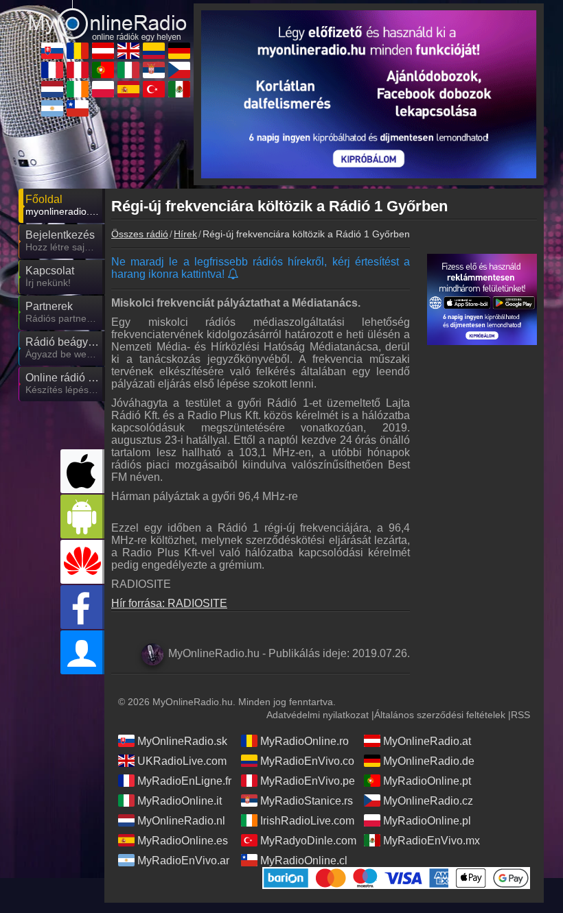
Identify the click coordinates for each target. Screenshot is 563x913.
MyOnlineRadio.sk (182, 741)
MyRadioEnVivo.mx (431, 840)
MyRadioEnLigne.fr (184, 781)
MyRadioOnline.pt (427, 781)
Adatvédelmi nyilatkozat (317, 714)
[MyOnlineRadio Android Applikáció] (82, 516)
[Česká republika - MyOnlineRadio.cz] (179, 70)
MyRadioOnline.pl (427, 821)
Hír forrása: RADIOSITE (169, 603)
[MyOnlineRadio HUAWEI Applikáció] (82, 562)
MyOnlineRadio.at (427, 741)
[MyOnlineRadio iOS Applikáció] (82, 471)
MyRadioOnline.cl (303, 860)
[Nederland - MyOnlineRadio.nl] (52, 89)
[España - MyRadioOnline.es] (128, 89)
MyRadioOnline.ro (304, 741)
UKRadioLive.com (182, 761)
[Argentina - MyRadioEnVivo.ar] (52, 108)
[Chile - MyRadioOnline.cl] (78, 108)
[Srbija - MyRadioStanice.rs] (154, 70)
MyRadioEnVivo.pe (307, 781)
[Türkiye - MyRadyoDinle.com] (154, 89)
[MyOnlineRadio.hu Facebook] (82, 607)
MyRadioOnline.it (179, 801)
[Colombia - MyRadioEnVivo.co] (154, 51)
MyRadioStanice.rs (306, 801)
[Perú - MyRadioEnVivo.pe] (78, 70)
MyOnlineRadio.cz (428, 801)
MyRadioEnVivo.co (307, 761)
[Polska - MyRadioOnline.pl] (103, 89)
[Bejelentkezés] (82, 652)
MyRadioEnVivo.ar (183, 860)
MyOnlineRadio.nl (181, 821)
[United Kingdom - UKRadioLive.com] (128, 51)
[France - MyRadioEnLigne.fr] (52, 70)
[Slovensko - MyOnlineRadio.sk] (52, 51)
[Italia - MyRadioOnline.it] (128, 70)
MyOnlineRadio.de (428, 761)
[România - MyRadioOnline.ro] (78, 51)
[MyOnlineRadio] (108, 14)
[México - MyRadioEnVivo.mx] (179, 89)
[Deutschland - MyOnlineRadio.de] (179, 51)
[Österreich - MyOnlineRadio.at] (103, 51)
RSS (520, 714)
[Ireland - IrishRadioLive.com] (78, 89)
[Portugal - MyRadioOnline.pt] (103, 70)
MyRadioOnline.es (182, 840)
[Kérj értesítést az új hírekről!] (233, 274)
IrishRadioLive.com (307, 821)
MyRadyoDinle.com (308, 840)
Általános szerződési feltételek (439, 714)
